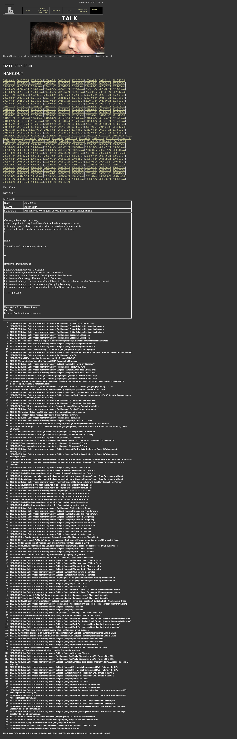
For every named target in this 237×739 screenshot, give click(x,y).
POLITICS (56, 11)
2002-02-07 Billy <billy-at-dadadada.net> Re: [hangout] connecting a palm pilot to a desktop (51, 557)
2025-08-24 (50, 83)
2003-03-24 (23, 170)
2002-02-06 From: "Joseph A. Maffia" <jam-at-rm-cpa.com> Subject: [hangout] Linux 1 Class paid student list (59, 595)
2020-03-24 (78, 103)
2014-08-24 (9, 126)
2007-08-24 (37, 153)
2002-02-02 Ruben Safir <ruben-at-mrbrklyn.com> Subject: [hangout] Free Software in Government (55, 684)
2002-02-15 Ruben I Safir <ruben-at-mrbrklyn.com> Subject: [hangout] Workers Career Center (53, 523)
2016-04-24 (105, 118)
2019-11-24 (9, 106)
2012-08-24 (91, 132)
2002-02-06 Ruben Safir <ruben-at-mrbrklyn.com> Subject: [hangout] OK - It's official (48, 583)
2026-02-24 (91, 80)
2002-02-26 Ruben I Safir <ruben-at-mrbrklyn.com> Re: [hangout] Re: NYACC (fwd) (47, 367)
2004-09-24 (23, 164)
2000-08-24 (78, 179)
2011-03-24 (71, 138)
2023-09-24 (119, 89)
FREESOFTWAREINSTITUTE (43, 11)
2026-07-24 (23, 80)
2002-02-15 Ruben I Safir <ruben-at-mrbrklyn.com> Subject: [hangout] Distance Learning (50, 528)
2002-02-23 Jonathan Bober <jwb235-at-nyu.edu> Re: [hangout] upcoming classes (47, 412)
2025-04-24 (105, 83)
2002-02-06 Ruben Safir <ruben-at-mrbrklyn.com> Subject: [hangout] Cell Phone (46, 607)
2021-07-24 (105, 97)
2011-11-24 (91, 135)
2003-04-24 (9, 170)
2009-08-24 (78, 144)
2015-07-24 (105, 121)
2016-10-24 (23, 118)
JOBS (69, 11)
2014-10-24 (105, 124)
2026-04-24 (64, 80)
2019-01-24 (23, 109)
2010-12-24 (112, 138)
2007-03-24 (105, 153)
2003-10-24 (50, 167)
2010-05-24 (79, 141)
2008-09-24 (105, 147)
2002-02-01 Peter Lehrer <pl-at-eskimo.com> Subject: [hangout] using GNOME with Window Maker (54, 720)
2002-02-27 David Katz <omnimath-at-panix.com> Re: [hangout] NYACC (42, 358)
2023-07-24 (23, 92)
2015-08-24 (91, 121)
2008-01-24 (91, 150)
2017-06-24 (37, 115)
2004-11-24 (119, 161)
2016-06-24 (78, 118)
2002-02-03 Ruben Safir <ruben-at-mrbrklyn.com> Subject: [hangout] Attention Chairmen (50, 653)
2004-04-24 (91, 164)
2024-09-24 (78, 86)
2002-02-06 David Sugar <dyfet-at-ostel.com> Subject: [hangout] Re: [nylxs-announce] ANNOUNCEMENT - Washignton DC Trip (68, 601)
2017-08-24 (9, 115)
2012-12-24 (37, 132)
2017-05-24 (50, 115)
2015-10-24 (64, 121)
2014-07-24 (23, 126)
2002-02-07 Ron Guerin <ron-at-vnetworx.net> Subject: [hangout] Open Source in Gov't (49, 543)
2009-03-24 (23, 147)
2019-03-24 (119, 106)
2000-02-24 (37, 182)
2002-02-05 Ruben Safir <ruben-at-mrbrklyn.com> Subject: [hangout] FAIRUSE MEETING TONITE (54, 644)
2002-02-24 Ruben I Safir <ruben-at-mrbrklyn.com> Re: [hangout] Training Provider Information (53, 409)
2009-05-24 (119, 144)
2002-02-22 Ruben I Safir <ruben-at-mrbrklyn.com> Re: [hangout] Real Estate (45, 418)
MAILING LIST (95, 11)
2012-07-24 (105, 132)
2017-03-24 (78, 115)
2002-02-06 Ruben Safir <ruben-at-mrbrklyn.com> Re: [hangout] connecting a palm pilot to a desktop (56, 612)
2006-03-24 (23, 158)
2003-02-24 (37, 170)
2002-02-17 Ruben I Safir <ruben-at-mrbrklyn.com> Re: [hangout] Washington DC (47, 437)
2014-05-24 (50, 126)
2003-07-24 (91, 167)
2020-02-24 (91, 103)
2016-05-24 (91, 118)
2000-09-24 (64, 179)
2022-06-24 (78, 95)
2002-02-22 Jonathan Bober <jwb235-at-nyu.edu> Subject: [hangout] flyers (44, 415)
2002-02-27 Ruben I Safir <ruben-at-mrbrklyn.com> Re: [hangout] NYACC (43, 355)
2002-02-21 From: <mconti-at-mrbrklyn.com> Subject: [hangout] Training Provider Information (52, 432)
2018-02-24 (50, 112)
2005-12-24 (64, 158)
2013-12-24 (119, 126)
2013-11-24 (9, 129)
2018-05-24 (9, 112)
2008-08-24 (119, 147)
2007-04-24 (91, 153)
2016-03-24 (119, 118)
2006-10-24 (50, 155)
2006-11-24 (36, 155)
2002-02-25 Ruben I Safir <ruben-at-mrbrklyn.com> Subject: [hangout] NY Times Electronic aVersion (55, 392)
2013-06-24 (78, 129)
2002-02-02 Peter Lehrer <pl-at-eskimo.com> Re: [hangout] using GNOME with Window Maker (52, 717)
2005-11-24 (78, 158)
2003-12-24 (23, 167)
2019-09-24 (36, 106)
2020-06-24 (37, 103)
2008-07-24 (9, 150)
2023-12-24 (78, 89)
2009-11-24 (36, 144)
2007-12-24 (105, 150)
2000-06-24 (105, 179)
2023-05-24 (50, 92)
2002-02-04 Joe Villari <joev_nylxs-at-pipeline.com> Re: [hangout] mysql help (45, 650)
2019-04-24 (105, 106)
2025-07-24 (64, 83)
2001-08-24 (37, 176)
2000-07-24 (91, 179)
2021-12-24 (37, 97)
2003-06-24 (105, 167)
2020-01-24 (105, 103)
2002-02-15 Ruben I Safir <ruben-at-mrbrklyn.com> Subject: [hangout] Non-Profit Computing (52, 517)
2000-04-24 (9, 182)
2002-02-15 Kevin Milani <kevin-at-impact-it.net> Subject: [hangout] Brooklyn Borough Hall (51, 485)
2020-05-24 (50, 103)
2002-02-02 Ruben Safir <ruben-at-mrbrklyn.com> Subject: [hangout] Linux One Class (49, 679)
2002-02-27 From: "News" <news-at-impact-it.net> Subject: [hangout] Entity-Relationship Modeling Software (59, 341)
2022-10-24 (23, 95)
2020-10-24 (105, 100)
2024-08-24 (91, 86)
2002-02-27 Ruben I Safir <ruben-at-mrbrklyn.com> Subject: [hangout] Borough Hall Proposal (52, 344)
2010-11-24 (125, 138)
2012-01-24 (64, 135)
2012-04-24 (23, 135)
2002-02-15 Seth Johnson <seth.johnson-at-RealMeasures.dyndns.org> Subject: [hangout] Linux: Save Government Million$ (66, 476)
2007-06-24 (64, 153)
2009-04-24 (9, 147)
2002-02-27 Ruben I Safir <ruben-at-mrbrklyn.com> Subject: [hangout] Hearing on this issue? (52, 364)
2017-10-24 (105, 112)
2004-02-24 (119, 164)
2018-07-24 (105, 109)
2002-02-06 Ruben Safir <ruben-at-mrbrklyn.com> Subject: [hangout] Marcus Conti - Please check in (55, 566)
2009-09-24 (64, 144)
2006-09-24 (64, 155)
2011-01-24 (98, 138)
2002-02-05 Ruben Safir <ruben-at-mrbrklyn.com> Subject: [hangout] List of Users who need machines (57, 639)
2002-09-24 (105, 170)
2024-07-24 (105, 86)
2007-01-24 (9, 155)
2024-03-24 (37, 89)
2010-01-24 (9, 144)
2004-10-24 (9, 164)
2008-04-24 (50, 150)
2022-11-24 (9, 95)
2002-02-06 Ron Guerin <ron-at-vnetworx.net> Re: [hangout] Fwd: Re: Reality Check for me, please (55, 615)
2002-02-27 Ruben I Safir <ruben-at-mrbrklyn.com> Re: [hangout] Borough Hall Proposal (50, 335)
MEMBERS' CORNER (82, 11)
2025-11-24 (9, 83)
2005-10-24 (91, 158)
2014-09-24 (119, 124)
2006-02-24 (37, 158)
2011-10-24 (104, 135)
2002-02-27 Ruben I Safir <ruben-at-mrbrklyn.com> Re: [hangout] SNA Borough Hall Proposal (52, 323)
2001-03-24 (105, 176)
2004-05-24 (78, 164)
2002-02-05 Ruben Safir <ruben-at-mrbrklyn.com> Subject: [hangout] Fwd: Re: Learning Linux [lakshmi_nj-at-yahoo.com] (65, 624)
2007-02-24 (119, 153)
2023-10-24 (105, 89)
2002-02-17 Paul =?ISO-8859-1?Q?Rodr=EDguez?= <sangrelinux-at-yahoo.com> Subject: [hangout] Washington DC (62, 440)
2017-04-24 (64, 115)
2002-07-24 (9, 173)
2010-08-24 (38, 141)
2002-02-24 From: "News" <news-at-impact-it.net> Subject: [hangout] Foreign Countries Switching (54, 406)
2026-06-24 (37, 80)
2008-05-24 (37, 150)
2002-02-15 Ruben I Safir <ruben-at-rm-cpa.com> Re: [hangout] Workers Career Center (49, 494)
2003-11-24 (36, 167)
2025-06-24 (78, 83)
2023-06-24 (37, 92)
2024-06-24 (119, 86)
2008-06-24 (23, 150)
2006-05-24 (119, 155)
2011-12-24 (78, 135)
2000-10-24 (50, 179)
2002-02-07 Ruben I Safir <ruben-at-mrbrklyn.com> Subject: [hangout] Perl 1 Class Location (52, 549)
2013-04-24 (105, 129)
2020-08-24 (9, 103)
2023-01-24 (105, 92)
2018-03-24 (37, 112)
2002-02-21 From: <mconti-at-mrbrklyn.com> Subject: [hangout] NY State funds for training (51, 435)
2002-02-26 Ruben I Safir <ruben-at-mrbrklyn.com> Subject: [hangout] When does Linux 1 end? (53, 370)
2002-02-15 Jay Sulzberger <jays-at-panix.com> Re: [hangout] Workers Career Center (49, 499)
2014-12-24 (78, 124)
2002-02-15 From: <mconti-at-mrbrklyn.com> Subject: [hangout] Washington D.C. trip (48, 443)
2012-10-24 (64, 132)
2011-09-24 (118, 135)
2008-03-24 (64, 150)
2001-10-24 (9, 176)
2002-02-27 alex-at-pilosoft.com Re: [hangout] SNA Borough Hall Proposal (43, 361)
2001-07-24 (50, 176)
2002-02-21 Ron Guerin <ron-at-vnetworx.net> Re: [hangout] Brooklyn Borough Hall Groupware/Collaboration (59, 424)
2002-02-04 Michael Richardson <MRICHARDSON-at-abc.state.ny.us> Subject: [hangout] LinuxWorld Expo (58, 647)
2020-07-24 (23, 103)
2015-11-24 (50, 121)
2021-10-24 (64, 97)
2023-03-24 (78, 92)
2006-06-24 (105, 155)
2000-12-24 (23, 179)
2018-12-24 (37, 109)
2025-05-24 (91, 83)
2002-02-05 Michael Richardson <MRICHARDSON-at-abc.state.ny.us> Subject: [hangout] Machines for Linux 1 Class (63, 633)
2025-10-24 (23, 83)
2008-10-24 (91, 147)
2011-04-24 (57, 138)
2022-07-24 (64, 95)
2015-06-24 (119, 121)
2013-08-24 (50, 129)
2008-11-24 (78, 147)
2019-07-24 (64, 106)
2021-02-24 (50, 100)
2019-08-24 (50, 106)
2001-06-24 (64, 176)
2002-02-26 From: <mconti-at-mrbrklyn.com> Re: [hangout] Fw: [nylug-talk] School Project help (53, 375)
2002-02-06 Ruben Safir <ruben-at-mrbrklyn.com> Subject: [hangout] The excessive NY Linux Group (55, 560)
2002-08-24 (119, 170)
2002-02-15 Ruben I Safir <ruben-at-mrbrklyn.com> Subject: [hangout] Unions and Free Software (54, 511)
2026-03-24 (78, 80)
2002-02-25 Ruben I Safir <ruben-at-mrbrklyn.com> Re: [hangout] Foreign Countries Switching (52, 400)
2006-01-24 (50, 158)
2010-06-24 (65, 141)
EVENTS (29, 11)
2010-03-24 (106, 141)
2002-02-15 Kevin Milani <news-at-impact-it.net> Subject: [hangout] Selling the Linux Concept (52, 470)
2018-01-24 (64, 112)
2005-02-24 (78, 161)
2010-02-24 (120, 141)
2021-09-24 (78, 97)
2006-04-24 (9, 158)
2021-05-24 (9, 100)
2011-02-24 (84, 138)
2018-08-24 (91, 109)
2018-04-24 (23, 112)
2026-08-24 (9, 80)
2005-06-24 (23, 161)
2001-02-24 (119, 176)
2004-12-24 (105, 161)
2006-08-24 (78, 155)
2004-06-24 (64, 164)
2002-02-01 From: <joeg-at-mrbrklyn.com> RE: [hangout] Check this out (42, 722)
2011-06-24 (30, 138)
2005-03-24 (64, 161)
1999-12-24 (64, 182)
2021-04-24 (23, 100)
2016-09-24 (36, 118)
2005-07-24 (9, 161)
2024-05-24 (9, 89)
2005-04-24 (50, 161)
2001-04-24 (91, 176)
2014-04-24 (64, 126)
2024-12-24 (37, 86)
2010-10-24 (10, 141)
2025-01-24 (23, 86)
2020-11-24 (91, 100)
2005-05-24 (37, 161)
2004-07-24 (50, 164)
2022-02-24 (9, 97)
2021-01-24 (64, 100)
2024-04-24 (23, 89)
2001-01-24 (9, 179)
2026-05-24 (50, 80)
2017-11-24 (91, 112)
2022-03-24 (119, 95)
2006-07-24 (91, 155)
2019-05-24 (91, 106)
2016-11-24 (9, 118)
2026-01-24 (105, 80)
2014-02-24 (91, 126)
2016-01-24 (23, 121)
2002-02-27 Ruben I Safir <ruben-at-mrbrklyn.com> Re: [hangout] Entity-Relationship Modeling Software (57, 326)
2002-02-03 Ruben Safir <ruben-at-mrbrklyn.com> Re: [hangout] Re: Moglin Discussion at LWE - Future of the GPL (62, 656)
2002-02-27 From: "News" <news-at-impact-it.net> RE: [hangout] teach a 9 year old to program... (54, 349)
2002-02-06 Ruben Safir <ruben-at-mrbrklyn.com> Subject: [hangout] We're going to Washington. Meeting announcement (65, 589)
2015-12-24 (37, 121)
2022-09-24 (36, 95)
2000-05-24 (119, 179)
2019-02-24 (9, 109)
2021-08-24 (91, 97)
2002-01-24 (91, 173)
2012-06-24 (119, 132)
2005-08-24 (119, 158)
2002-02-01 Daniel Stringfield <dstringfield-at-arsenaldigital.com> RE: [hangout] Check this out (53, 725)
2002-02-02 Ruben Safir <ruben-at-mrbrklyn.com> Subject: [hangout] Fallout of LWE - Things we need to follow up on (62, 701)
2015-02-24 (50, 124)
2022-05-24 (91, 95)
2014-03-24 (78, 126)
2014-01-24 (105, 126)
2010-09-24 (24, 141)
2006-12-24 (23, 155)
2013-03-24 (119, 129)
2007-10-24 (9, 153)
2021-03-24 (37, 100)
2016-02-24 (9, 121)
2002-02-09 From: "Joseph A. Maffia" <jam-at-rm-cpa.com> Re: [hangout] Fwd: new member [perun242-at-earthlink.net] (64, 540)
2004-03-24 (105, 164)
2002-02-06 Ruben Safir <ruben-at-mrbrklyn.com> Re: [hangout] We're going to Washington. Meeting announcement (62, 578)
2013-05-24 (91, 129)
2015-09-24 (78, 121)
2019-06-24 (78, 106)
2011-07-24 (17, 138)
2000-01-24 (50, 182)
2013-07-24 (64, 129)
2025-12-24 (119, 80)
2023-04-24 (64, 92)
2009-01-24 (50, 147)
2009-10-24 (50, 144)
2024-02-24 (50, 89)
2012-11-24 (50, 132)
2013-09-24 (36, 129)
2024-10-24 (64, 86)
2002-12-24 (64, 170)
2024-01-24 (64, 89)
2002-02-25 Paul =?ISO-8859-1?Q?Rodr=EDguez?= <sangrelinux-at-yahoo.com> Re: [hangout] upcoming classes (61, 386)
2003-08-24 (78, 167)
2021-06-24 (119, 97)
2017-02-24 (91, 115)
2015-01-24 (64, 124)
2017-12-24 (78, 112)
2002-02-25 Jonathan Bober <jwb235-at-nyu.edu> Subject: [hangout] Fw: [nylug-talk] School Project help (57, 389)
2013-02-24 (9, 132)
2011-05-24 (44, 138)
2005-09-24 (105, 158)
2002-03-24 (64, 173)
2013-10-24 (23, 129)
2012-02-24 (50, 135)
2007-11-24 (119, 150)
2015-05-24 (9, 124)
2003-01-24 (50, 170)
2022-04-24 (105, 95)
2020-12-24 (78, 100)
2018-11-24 (50, 109)
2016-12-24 (119, 115)
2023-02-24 (91, 92)
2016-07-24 (64, 118)
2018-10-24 (64, 109)
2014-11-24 (91, 124)
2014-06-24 (37, 126)
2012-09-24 (78, 132)
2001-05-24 (78, 176)
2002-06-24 (23, 173)
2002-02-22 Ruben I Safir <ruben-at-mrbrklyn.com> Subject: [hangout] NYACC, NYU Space (51, 421)
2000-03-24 (23, 182)
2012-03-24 (37, 135)
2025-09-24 (36, 83)
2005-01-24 (91, 161)
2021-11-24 (50, 97)
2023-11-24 (91, 89)
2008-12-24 (64, 147)
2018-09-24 (78, 109)
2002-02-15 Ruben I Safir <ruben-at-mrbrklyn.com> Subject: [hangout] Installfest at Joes (50, 467)
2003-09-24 (64, 167)
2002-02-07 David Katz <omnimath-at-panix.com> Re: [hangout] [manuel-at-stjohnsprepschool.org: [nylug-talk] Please (64, 546)
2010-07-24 (51, 141)
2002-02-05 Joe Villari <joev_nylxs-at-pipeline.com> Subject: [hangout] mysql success (49, 630)
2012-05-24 (9, 135)
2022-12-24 (119, 92)
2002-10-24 (91, 170)
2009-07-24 (91, 144)
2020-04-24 (64, 103)
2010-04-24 (93, 141)
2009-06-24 (105, 144)
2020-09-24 (119, 100)
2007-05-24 (78, 153)
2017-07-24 (23, 115)
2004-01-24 (9, 167)
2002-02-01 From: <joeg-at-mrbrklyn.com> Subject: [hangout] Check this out (44, 728)
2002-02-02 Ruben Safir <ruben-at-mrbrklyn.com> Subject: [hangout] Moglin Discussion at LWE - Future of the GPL (62, 673)
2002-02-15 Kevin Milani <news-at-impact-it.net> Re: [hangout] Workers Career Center (49, 502)
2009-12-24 (23, 144)
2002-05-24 (37, 173)
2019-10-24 (23, 106)
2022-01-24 (23, 97)
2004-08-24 (37, 164)
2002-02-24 (78, 173)
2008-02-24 (78, 150)
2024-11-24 (50, 86)
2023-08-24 (9, 92)
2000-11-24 (36, 179)
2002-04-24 (50, 173)
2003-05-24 (119, 167)
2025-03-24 (119, 83)
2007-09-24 (23, 153)
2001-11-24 (119, 173)
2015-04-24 (23, 124)
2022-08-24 (50, 95)
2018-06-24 (119, 109)
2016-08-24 (50, 118)
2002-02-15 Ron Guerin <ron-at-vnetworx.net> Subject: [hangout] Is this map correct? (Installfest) (54, 537)
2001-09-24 (23, 176)
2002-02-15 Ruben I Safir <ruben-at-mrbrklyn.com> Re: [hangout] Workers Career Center (50, 491)
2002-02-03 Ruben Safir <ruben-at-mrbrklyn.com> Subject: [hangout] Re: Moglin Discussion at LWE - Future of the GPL (64, 667)
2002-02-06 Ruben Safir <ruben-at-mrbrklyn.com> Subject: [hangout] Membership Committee (52, 572)
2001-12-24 (105, 173)
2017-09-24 (119, 112)
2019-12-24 (119, 103)
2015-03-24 (37, 124)
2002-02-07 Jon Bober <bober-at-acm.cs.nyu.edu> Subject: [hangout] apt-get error (47, 554)
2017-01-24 (105, 115)
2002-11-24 (78, 170)
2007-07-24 (50, 153)
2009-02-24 (37, 147)
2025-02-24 (9, 86)
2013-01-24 (23, 132)
